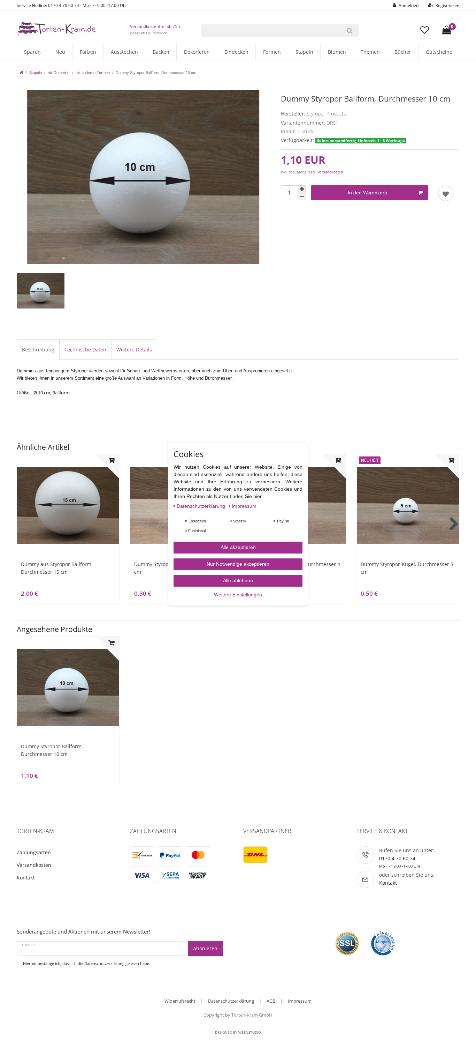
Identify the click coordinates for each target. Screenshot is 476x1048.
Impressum (300, 1001)
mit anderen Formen (93, 72)
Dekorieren (197, 52)
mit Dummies (59, 72)
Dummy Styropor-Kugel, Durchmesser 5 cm (407, 568)
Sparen (32, 52)
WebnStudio (249, 1032)
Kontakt (25, 877)
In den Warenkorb (367, 192)
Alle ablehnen (238, 581)
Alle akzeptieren (238, 547)
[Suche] (350, 30)
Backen (161, 52)
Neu (60, 52)
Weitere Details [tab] (134, 349)
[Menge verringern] (302, 196)
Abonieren (205, 948)
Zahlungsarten (34, 852)
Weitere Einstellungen (238, 594)
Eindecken (236, 52)
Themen (370, 52)
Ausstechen (124, 52)
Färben (88, 52)
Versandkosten (330, 172)
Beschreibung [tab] (38, 349)
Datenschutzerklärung (231, 1001)
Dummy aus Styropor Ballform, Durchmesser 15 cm (57, 568)
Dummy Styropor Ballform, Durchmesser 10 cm (52, 750)
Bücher (402, 52)
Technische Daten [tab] (85, 349)
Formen (272, 52)
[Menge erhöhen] (302, 189)
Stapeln (304, 52)
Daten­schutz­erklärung (202, 506)
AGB (271, 1001)
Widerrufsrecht (179, 1001)
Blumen (337, 52)
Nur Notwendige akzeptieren (238, 564)
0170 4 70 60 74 (397, 858)
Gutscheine (439, 52)
